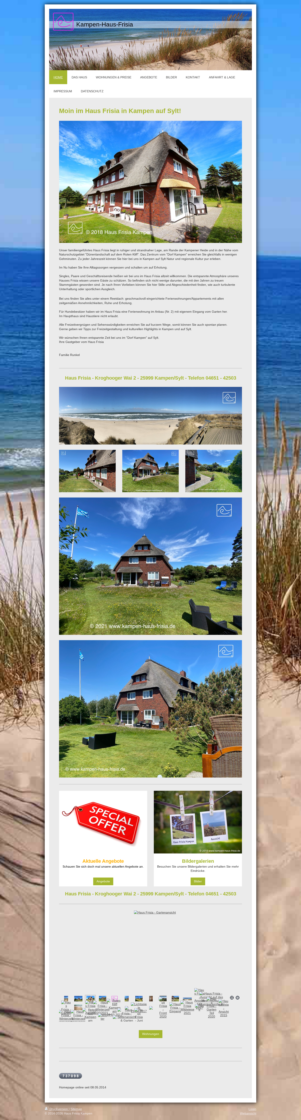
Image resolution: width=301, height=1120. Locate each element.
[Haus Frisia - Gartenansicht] (78, 998)
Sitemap (76, 1109)
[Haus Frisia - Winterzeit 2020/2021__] (102, 1008)
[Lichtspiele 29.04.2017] (139, 1007)
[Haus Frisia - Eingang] (175, 1007)
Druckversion (59, 1109)
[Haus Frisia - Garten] (66, 1008)
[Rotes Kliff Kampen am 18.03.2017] (66, 998)
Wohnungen (150, 1034)
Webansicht (248, 1113)
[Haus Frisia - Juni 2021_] (138, 1017)
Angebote (103, 881)
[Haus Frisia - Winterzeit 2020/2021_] (66, 1017)
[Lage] (199, 1007)
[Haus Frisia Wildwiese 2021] (187, 1008)
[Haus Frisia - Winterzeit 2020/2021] (78, 1017)
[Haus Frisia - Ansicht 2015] (224, 1008)
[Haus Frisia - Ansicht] (90, 1008)
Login (252, 1109)
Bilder (198, 881)
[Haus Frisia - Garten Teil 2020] (127, 998)
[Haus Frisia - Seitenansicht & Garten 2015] (126, 1017)
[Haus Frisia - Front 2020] (163, 1007)
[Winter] (102, 1016)
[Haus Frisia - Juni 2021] (102, 998)
